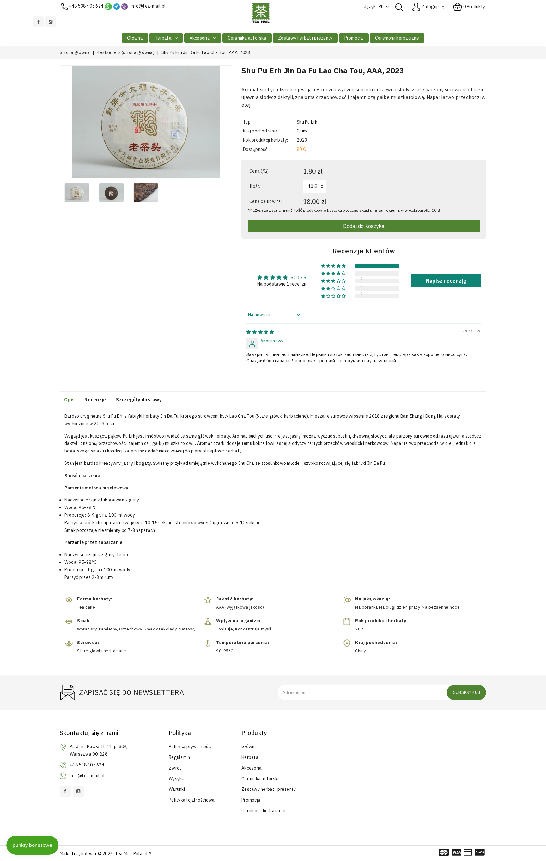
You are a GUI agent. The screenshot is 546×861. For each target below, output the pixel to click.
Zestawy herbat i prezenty (305, 38)
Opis (69, 400)
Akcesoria (200, 38)
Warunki (177, 789)
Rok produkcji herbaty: (265, 140)
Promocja (353, 38)
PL (382, 6)
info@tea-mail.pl (148, 6)
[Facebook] (38, 21)
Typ (247, 122)
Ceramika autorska (247, 38)
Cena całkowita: (265, 201)
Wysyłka (177, 779)
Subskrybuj (466, 692)
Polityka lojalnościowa (192, 800)
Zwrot (175, 768)
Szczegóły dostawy (139, 400)
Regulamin (179, 757)
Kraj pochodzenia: (261, 131)
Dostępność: (256, 149)
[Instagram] (51, 21)
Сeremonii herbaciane (397, 38)
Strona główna (75, 52)
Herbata (164, 38)
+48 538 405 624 (86, 6)
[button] (334, 266)
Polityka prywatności (190, 746)
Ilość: (255, 186)
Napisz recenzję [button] (446, 281)
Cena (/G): (259, 171)
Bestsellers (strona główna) (126, 52)
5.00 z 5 (298, 277)
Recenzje (95, 400)
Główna (135, 38)
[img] (260, 332)
